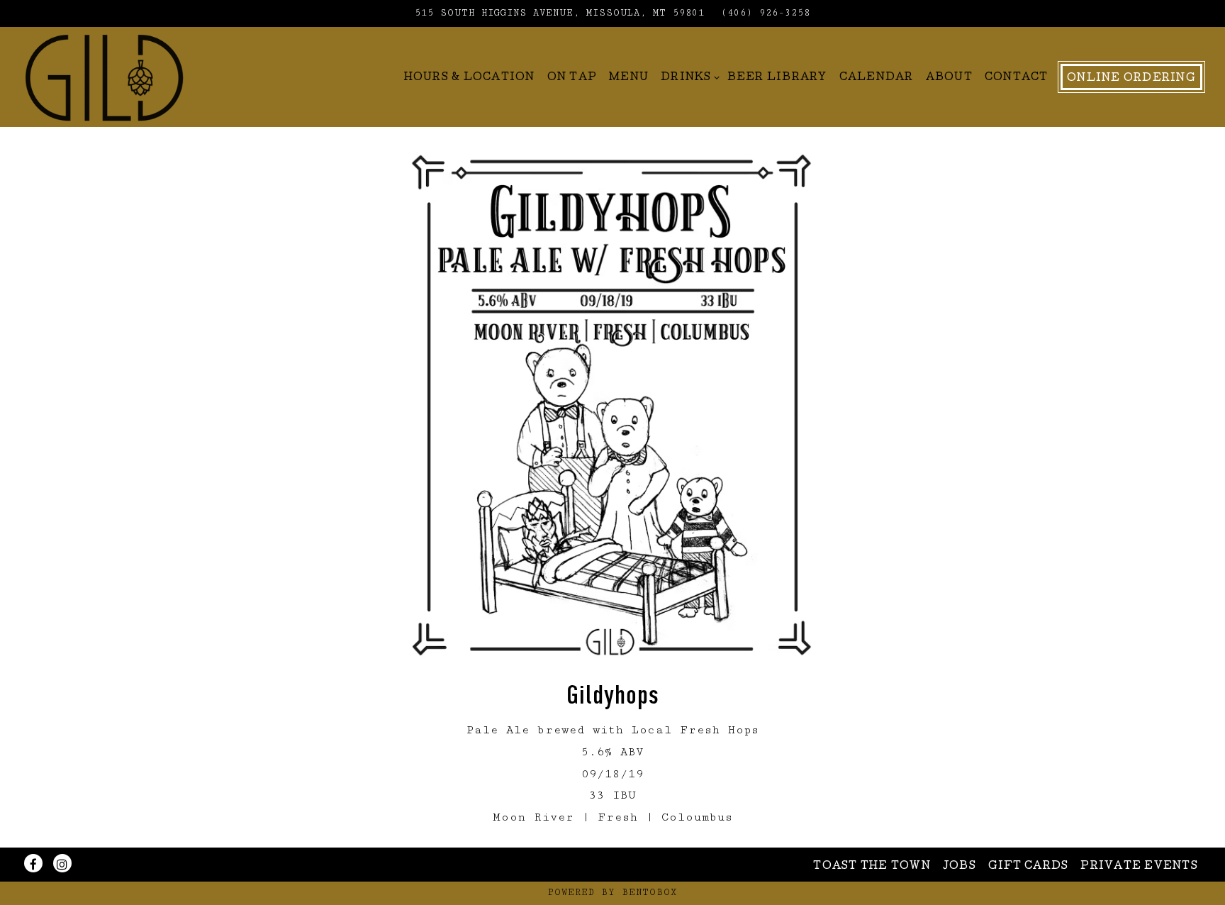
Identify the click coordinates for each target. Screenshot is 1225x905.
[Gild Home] (104, 76)
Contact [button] (1016, 78)
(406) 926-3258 (765, 13)
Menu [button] (629, 78)
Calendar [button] (876, 78)
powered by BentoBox (612, 892)
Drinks (688, 77)
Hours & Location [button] (469, 78)
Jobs (959, 867)
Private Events (1139, 867)
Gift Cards (1028, 867)
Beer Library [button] (777, 78)
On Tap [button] (572, 78)
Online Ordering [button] (1131, 79)
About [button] (949, 78)
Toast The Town (872, 867)
